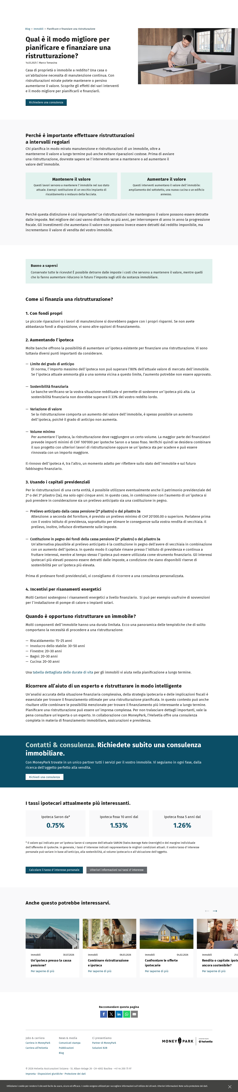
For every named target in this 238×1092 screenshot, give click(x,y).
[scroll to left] (209, 911)
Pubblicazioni (66, 1047)
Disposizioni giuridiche (50, 1073)
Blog (27, 28)
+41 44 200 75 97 (122, 1068)
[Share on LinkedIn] (119, 1014)
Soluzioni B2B (99, 1047)
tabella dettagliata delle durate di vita (63, 672)
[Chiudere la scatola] (229, 1086)
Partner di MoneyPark (104, 1042)
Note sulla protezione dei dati (193, 1086)
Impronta (31, 1073)
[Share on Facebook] (103, 1014)
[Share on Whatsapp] (126, 1014)
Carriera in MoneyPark (38, 1042)
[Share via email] (134, 1014)
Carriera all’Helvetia (37, 1047)
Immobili (38, 28)
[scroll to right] (217, 911)
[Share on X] (111, 1014)
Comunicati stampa (69, 1042)
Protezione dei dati (75, 1073)
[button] (46, 102)
